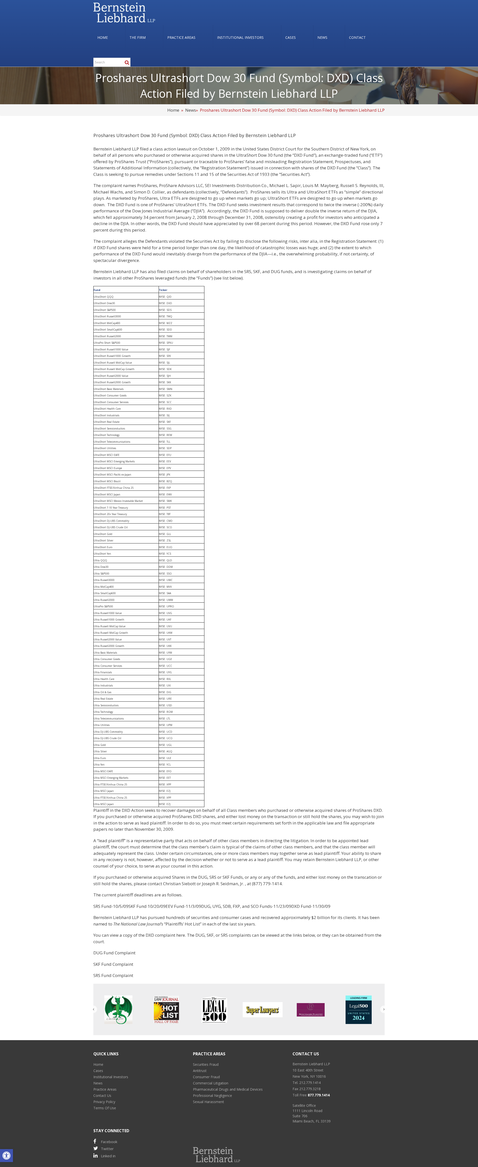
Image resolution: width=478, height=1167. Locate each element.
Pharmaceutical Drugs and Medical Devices (228, 1089)
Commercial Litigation (210, 1083)
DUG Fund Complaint (114, 953)
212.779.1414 (310, 1082)
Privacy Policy (104, 1101)
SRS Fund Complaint (113, 975)
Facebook (109, 1141)
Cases (98, 1070)
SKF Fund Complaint (113, 964)
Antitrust (200, 1070)
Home (173, 110)
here (180, 935)
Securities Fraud (206, 1064)
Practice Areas (105, 1089)
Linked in (108, 1155)
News (190, 110)
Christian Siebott (180, 883)
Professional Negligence (212, 1095)
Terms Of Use (104, 1108)
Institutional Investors (110, 1076)
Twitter (107, 1148)
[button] (6, 1155)
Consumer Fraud (206, 1076)
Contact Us (102, 1095)
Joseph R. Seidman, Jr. (223, 883)
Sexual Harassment (208, 1101)
